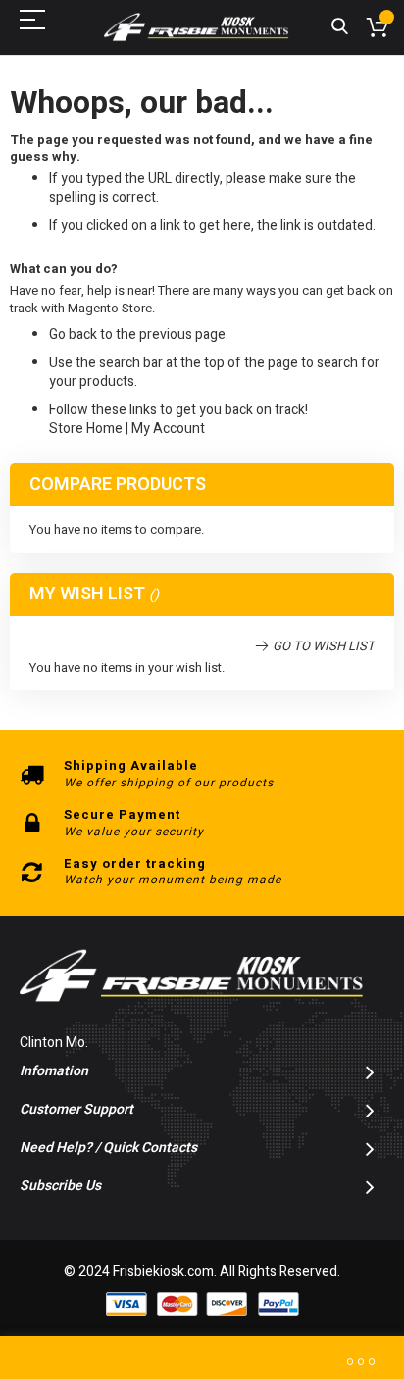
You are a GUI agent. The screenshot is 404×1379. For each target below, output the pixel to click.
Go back (73, 334)
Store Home (86, 428)
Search (340, 27)
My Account (168, 428)
